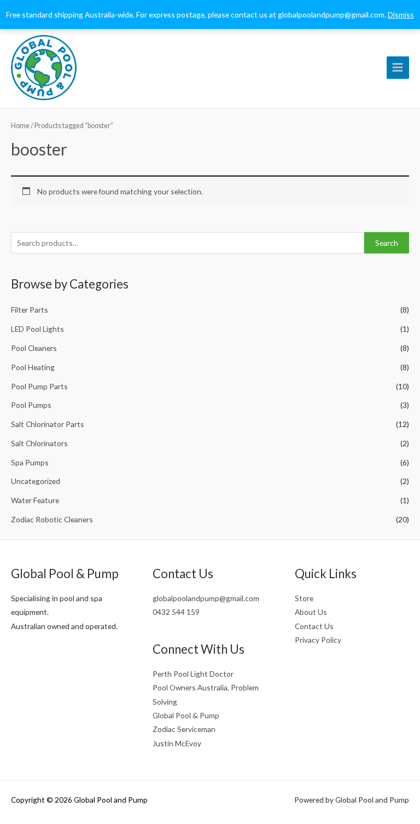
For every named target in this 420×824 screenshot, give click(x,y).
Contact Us (314, 626)
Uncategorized (35, 481)
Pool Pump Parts (39, 386)
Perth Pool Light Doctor (193, 673)
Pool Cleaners (34, 348)
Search (386, 242)
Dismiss (401, 14)
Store (304, 598)
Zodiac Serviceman (184, 729)
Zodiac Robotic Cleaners (52, 519)
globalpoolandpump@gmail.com (206, 598)
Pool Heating (33, 367)
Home (20, 126)
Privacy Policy (318, 639)
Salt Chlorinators (39, 443)
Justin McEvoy (177, 743)
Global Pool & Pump (186, 715)
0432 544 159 (176, 611)
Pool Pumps (31, 405)
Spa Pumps (30, 462)
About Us (311, 611)
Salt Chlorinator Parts (47, 424)
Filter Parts (29, 309)
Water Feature (35, 500)
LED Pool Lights (37, 328)
